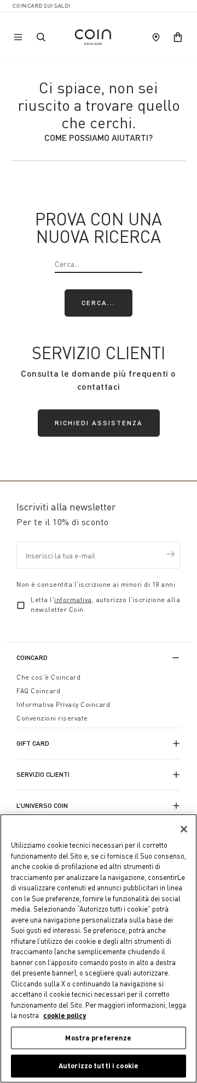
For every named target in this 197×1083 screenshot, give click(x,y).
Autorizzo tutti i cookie (98, 1065)
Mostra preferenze (98, 1037)
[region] (98, 948)
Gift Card (32, 743)
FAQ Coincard (38, 691)
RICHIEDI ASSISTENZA (99, 423)
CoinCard (32, 657)
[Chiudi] (184, 829)
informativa (73, 600)
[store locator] (156, 37)
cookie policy (64, 1015)
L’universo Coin (42, 805)
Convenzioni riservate (52, 718)
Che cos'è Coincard (48, 677)
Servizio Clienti (42, 774)
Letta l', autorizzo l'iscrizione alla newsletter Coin (105, 605)
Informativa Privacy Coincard (63, 704)
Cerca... (98, 303)
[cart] (178, 37)
